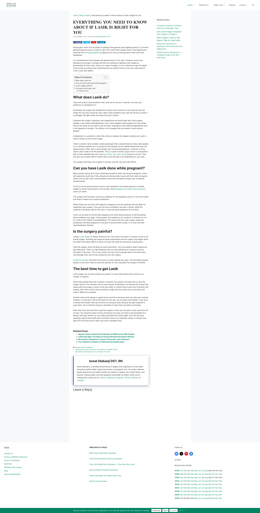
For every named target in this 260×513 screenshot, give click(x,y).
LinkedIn (80, 380)
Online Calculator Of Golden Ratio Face (105, 476)
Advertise (8, 464)
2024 (177, 477)
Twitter (102, 378)
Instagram (119, 378)
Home (75, 15)
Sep (209, 474)
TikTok (127, 378)
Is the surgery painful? (84, 86)
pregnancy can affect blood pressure (130, 189)
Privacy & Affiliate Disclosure (15, 457)
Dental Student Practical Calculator (103, 470)
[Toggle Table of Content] (104, 77)
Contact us (8, 453)
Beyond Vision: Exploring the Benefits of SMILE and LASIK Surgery (106, 334)
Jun (199, 471)
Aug (206, 471)
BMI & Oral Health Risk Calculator (102, 453)
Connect (243, 5)
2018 (177, 498)
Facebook (110, 378)
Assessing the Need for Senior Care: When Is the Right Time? (96, 349)
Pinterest (134, 378)
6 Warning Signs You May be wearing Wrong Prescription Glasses (106, 337)
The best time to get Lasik (85, 88)
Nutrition (232, 5)
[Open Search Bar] (253, 5)
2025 (177, 474)
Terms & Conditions (12, 460)
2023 (177, 481)
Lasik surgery (85, 237)
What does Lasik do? (83, 80)
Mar (188, 471)
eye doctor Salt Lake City (113, 154)
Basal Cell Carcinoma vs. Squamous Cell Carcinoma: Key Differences (169, 46)
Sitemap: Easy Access (13, 467)
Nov (216, 474)
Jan (181, 471)
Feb (185, 471)
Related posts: (84, 91)
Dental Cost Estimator (98, 481)
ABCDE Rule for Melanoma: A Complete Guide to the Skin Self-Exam (169, 55)
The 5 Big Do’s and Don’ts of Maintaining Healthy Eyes (101, 342)
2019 (177, 495)
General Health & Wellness (84, 347)
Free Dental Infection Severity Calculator (105, 459)
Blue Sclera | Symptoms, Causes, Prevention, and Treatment (103, 339)
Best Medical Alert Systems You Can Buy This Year (92, 352)
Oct (213, 474)
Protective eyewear (81, 260)
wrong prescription (91, 53)
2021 (177, 488)
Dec (220, 474)
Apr (192, 471)
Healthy (190, 5)
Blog (81, 15)
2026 (177, 471)
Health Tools (218, 5)
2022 (177, 484)
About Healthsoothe (12, 474)
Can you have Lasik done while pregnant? (91, 83)
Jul (203, 471)
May (196, 471)
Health (87, 15)
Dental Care (203, 5)
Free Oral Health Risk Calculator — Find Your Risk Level (112, 464)
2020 (177, 491)
